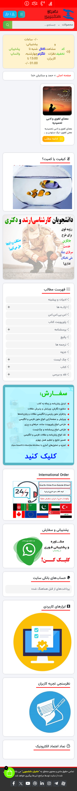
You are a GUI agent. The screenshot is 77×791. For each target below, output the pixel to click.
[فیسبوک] (13, 783)
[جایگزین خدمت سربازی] (38, 247)
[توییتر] (20, 783)
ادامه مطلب (51, 139)
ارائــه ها (61, 307)
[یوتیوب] (27, 783)
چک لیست (60, 359)
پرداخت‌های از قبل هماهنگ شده (50, 589)
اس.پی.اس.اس (57, 315)
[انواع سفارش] (38, 425)
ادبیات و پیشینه (57, 299)
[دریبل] (34, 783)
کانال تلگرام (41, 51)
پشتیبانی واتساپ (14, 51)
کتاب (63, 367)
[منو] (21, 14)
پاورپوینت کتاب (57, 322)
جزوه (63, 352)
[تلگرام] (56, 783)
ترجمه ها (60, 344)
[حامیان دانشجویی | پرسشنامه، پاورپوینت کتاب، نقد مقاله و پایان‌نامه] (57, 14)
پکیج (63, 337)
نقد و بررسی (59, 374)
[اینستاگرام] (49, 783)
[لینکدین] (42, 783)
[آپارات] (63, 783)
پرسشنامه (60, 329)
